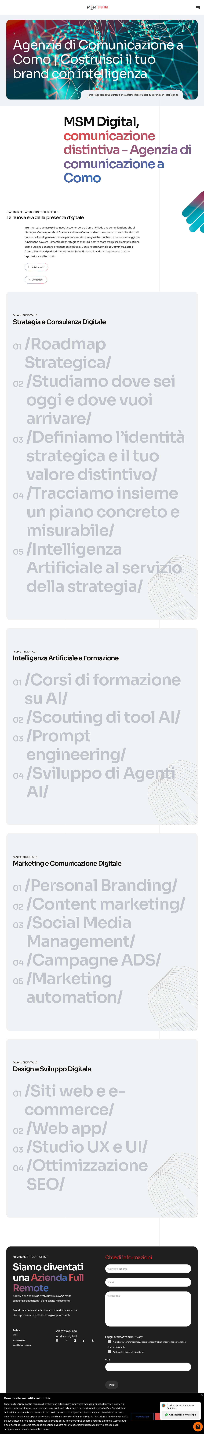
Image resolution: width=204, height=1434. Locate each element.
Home (90, 94)
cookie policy (58, 1420)
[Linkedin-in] (66, 1340)
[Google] (75, 1340)
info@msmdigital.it (66, 1336)
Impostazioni (142, 1416)
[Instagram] (57, 1340)
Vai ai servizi (38, 267)
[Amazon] (92, 1340)
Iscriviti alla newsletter (22, 1345)
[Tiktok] (84, 1340)
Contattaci (37, 279)
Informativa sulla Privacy (128, 1337)
